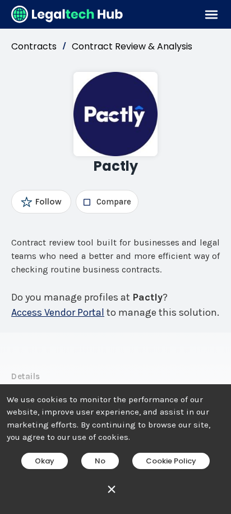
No (100, 461)
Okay (44, 461)
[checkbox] (106, 201)
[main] (115, 257)
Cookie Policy (171, 461)
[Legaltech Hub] (67, 14)
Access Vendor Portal (57, 312)
